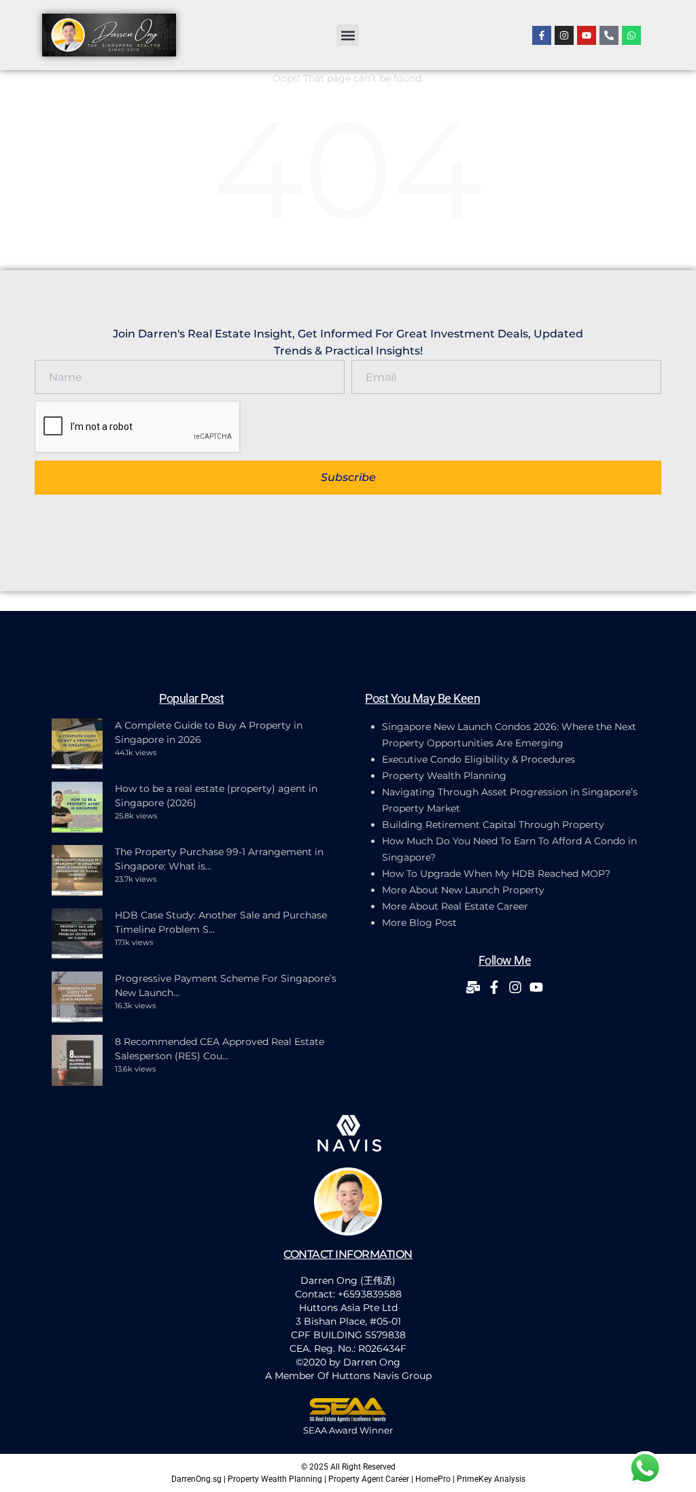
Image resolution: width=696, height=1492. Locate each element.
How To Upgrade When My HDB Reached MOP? (496, 873)
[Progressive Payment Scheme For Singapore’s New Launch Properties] (77, 997)
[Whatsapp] (631, 35)
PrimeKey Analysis (491, 1479)
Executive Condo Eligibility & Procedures (478, 759)
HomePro (433, 1479)
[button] (347, 35)
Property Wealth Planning (444, 775)
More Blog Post (419, 922)
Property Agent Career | (371, 1479)
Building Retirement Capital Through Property (493, 824)
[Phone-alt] (609, 35)
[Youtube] (586, 35)
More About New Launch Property (463, 890)
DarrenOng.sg (196, 1479)
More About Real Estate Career (455, 906)
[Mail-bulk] (473, 987)
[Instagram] (564, 35)
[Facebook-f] (541, 35)
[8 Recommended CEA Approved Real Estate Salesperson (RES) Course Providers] (77, 1060)
